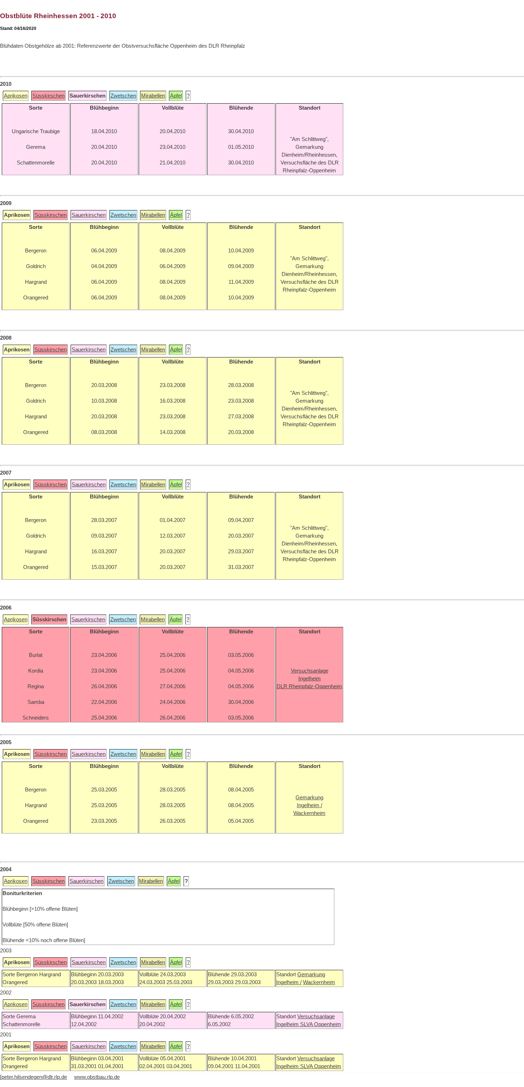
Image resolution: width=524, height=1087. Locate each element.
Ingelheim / (289, 982)
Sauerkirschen (89, 215)
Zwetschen (123, 96)
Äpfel (176, 96)
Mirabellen (153, 96)
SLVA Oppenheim (320, 1024)
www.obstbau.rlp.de (97, 1077)
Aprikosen (15, 96)
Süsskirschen (48, 96)
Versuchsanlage (316, 1016)
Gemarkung (311, 974)
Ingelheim (288, 1024)
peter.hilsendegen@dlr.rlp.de (34, 1077)
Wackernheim (319, 982)
